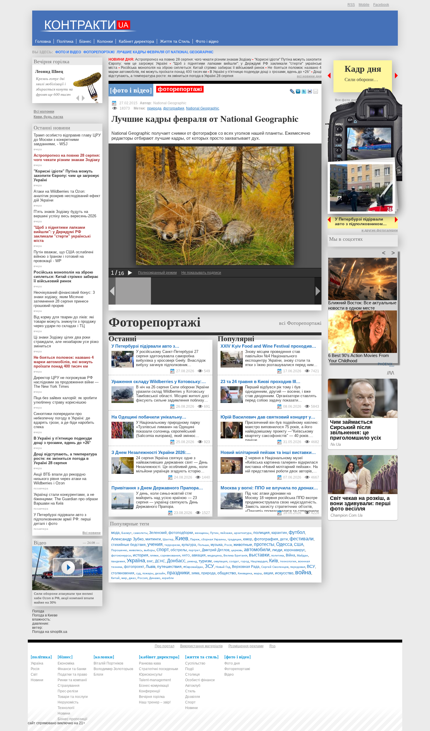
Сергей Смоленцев (274, 566)
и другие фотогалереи (380, 230)
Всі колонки (44, 112)
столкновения (122, 573)
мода (115, 533)
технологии (288, 561)
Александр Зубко (127, 539)
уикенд (192, 561)
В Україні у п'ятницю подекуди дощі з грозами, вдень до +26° (260, 72)
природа (154, 108)
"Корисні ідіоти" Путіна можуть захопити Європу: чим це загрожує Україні (66, 175)
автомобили (257, 549)
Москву (251, 498)
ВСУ (311, 566)
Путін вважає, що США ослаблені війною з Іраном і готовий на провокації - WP (63, 256)
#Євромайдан (193, 566)
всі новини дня (309, 76)
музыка (217, 545)
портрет (194, 550)
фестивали (302, 538)
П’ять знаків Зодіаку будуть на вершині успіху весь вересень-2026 (65, 213)
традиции (234, 539)
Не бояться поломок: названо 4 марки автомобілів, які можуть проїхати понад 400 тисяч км (64, 361)
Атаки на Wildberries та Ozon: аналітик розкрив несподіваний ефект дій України (67, 195)
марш (258, 573)
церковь (236, 550)
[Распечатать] (309, 91)
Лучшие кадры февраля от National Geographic (165, 52)
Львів (150, 566)
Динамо (154, 578)
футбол (297, 532)
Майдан (302, 555)
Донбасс (176, 560)
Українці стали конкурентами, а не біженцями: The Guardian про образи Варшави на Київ (66, 498)
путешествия (169, 566)
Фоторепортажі (98, 52)
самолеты (140, 532)
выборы (149, 550)
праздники (178, 572)
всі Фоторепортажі (300, 322)
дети (284, 539)
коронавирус (294, 550)
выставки (259, 554)
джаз (132, 578)
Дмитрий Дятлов (215, 550)
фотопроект (134, 567)
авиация (199, 555)
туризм (205, 561)
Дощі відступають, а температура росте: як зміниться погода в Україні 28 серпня (215, 74)
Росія (228, 544)
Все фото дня (346, 100)
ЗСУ (209, 566)
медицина (214, 555)
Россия (142, 578)
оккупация (220, 561)
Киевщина (245, 573)
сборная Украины (213, 539)
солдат (234, 561)
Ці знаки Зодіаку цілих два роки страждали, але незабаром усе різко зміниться (66, 341)
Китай (115, 578)
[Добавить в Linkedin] (298, 91)
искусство (284, 573)
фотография (173, 108)
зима (195, 573)
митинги (153, 539)
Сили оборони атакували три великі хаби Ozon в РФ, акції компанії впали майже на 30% (64, 598)
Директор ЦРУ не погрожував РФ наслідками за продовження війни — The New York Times (66, 382)
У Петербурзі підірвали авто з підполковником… (361, 221)
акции (268, 573)
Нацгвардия (259, 561)
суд (138, 573)
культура (189, 545)
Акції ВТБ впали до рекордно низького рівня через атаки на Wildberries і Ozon (60, 478)
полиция (261, 532)
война (303, 572)
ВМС (150, 561)
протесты (264, 544)
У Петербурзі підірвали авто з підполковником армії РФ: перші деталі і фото (62, 519)
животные (242, 544)
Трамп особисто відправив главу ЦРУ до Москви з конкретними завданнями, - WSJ (67, 139)
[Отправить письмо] (315, 91)
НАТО (186, 555)
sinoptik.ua (58, 632)
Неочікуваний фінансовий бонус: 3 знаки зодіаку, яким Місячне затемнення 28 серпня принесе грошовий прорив (64, 299)
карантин (279, 533)
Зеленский (158, 533)
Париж (194, 539)
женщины (201, 532)
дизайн (160, 573)
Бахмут (126, 532)
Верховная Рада (245, 567)
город (245, 561)
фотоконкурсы (121, 555)
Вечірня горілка (51, 61)
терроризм (172, 544)
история (140, 555)
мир (124, 578)
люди (277, 549)
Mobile (364, 5)
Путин (214, 532)
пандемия (118, 561)
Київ (273, 560)
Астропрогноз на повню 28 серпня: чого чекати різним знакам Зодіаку (193, 59)
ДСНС (160, 561)
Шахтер (168, 539)
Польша (203, 544)
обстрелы (179, 550)
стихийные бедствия (128, 545)
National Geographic (202, 108)
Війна (290, 555)
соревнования (170, 555)
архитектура (243, 532)
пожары (147, 573)
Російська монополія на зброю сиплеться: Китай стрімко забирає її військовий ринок (192, 68)
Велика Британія (235, 555)
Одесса (284, 544)
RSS (351, 5)
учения (155, 544)
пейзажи (226, 532)
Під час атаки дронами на (268, 493)
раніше (251, 440)
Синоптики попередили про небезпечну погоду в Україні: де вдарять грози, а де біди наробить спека (64, 420)
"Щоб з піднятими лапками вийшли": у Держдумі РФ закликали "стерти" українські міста (62, 234)
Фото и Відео (68, 52)
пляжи (154, 555)
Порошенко (119, 550)
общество (226, 573)
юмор (247, 539)
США (298, 544)
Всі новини (91, 532)
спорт (162, 549)
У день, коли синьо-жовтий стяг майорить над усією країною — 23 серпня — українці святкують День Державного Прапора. (167, 500)
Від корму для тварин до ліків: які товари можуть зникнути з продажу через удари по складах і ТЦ (65, 321)
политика (277, 555)
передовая (297, 566)
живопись (135, 550)
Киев (181, 538)
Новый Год (223, 566)
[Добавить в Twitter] (304, 91)
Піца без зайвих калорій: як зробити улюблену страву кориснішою (65, 400)
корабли (168, 578)
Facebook (381, 5)
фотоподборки (180, 533)
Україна (136, 560)
